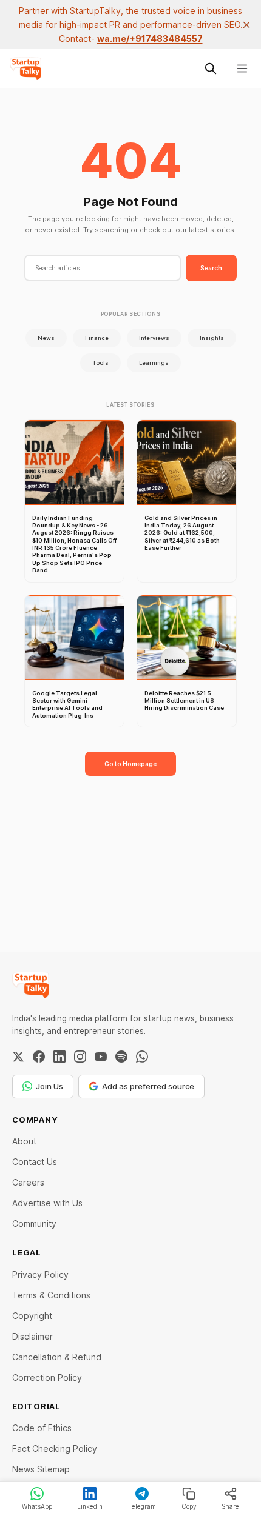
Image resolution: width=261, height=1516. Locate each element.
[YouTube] (101, 1056)
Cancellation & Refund (56, 1357)
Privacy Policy (40, 1274)
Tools (100, 362)
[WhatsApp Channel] (142, 1056)
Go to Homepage (130, 763)
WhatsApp (37, 1506)
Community (34, 1223)
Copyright (32, 1316)
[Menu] (242, 68)
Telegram (142, 1506)
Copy (189, 1506)
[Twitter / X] (18, 1056)
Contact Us (34, 1162)
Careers (28, 1182)
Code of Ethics (42, 1428)
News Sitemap (41, 1469)
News (46, 338)
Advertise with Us (47, 1203)
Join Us (49, 1086)
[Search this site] (210, 68)
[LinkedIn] (59, 1056)
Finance (97, 338)
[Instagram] (80, 1056)
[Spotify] (121, 1056)
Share (230, 1506)
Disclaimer (32, 1336)
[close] (246, 25)
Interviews (154, 338)
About (24, 1141)
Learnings (154, 362)
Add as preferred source (148, 1086)
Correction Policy (47, 1377)
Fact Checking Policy (54, 1448)
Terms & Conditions (51, 1295)
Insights (212, 338)
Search (211, 268)
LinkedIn (90, 1506)
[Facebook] (39, 1056)
